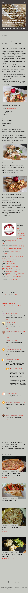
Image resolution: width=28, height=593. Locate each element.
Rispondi (8, 319)
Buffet (12, 305)
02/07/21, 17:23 (12, 322)
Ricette (8, 28)
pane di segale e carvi (11, 108)
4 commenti (11, 478)
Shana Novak (19, 585)
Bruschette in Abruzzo (12, 265)
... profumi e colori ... (11, 5)
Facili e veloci (16, 28)
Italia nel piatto (18, 305)
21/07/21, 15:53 (21, 415)
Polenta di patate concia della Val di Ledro (12, 555)
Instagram (15, 294)
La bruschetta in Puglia (11, 271)
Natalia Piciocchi (10, 340)
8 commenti (11, 558)
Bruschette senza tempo (11, 263)
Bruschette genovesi (11, 240)
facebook (4, 294)
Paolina (8, 393)
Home (3, 28)
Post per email (11, 303)
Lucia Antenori (9, 359)
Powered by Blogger (15, 582)
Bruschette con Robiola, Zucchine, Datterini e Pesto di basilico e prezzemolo (21, 235)
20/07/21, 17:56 (21, 402)
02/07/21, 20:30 (21, 331)
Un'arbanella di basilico (12, 331)
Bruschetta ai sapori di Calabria (13, 274)
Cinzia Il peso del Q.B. (11, 415)
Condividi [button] (4, 303)
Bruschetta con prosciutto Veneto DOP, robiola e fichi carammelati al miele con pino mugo (13, 248)
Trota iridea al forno (11, 500)
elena (7, 322)
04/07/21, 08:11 (18, 340)
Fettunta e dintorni (10, 255)
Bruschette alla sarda (12, 279)
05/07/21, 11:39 (18, 368)
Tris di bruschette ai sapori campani (15, 269)
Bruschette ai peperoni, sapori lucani (15, 273)
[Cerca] (25, 2)
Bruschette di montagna (18, 245)
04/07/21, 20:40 (17, 359)
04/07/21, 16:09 (18, 349)
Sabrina (8, 313)
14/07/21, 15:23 (13, 393)
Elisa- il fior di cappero (12, 402)
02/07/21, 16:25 (14, 313)
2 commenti (11, 503)
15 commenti (11, 532)
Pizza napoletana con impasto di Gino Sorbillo (12, 474)
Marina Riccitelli (10, 349)
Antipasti (8, 305)
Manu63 (12, 368)
